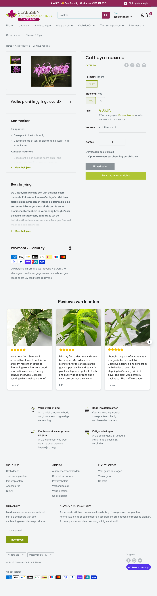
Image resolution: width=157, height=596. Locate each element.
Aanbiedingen (43, 25)
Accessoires (13, 485)
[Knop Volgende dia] (149, 342)
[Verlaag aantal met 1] (102, 142)
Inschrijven (17, 539)
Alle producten (22, 45)
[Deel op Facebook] (126, 65)
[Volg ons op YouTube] (140, 560)
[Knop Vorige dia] (7, 342)
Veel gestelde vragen (110, 471)
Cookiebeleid (59, 495)
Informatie (135, 25)
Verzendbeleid (60, 485)
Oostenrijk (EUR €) (38, 555)
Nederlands (13, 555)
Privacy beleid (60, 480)
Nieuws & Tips (34, 35)
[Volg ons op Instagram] (134, 560)
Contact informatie (62, 476)
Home (9, 45)
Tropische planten (110, 25)
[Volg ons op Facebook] (128, 560)
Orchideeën (84, 25)
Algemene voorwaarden (66, 471)
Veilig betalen (59, 490)
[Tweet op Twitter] (138, 65)
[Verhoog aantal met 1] (122, 142)
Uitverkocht (100, 166)
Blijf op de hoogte (138, 3)
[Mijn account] (142, 15)
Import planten (14, 480)
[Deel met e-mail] (144, 65)
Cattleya (91, 65)
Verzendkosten (126, 115)
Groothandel (13, 35)
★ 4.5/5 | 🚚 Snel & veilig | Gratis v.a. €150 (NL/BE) (78, 3)
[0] (148, 15)
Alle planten (62, 25)
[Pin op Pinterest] (132, 65)
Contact (102, 480)
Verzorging (104, 476)
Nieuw (9, 25)
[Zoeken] (106, 15)
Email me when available (116, 175)
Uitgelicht (24, 25)
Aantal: (90, 141)
